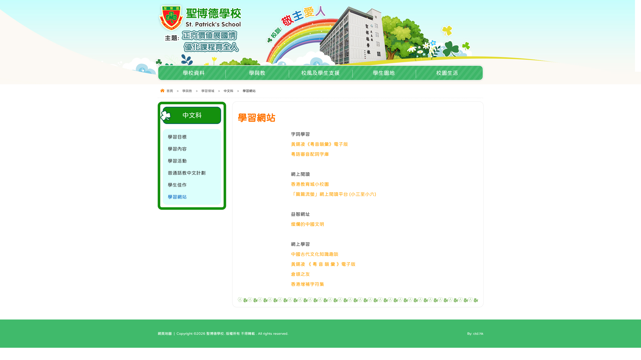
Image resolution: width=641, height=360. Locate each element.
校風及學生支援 (320, 73)
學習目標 (177, 136)
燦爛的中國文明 (307, 224)
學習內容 (177, 148)
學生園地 (384, 73)
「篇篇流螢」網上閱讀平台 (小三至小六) (333, 194)
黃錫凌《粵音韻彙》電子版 (319, 144)
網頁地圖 (165, 333)
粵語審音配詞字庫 (310, 154)
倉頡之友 (300, 274)
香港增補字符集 (307, 284)
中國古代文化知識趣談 (315, 254)
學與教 (257, 73)
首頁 (170, 90)
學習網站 (177, 196)
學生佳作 (177, 184)
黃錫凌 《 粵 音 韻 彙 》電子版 (323, 264)
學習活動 (177, 160)
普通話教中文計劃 (187, 172)
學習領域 (207, 90)
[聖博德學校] (201, 30)
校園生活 (447, 73)
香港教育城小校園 (310, 184)
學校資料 (194, 73)
